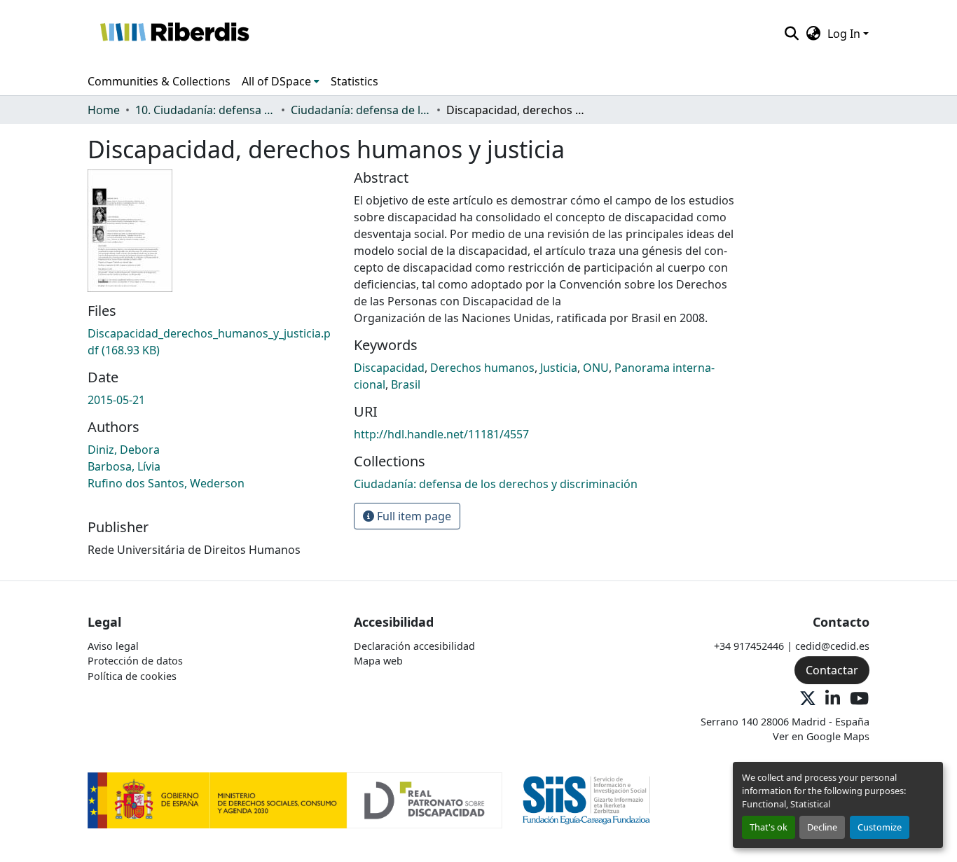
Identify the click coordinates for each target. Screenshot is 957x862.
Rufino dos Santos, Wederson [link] (166, 483)
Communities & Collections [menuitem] (159, 81)
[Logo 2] (586, 799)
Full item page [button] (412, 516)
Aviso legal (113, 646)
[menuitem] (280, 81)
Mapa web (378, 660)
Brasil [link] (405, 384)
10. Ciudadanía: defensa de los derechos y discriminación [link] (205, 110)
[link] (212, 342)
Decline (822, 827)
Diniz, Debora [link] (124, 449)
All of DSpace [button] (276, 81)
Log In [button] (845, 33)
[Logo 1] (295, 799)
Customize (880, 827)
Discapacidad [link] (389, 367)
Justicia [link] (558, 367)
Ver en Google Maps (821, 736)
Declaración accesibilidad (414, 646)
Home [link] (104, 110)
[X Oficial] (807, 699)
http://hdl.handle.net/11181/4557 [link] (441, 434)
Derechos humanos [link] (482, 367)
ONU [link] (596, 367)
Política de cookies (132, 676)
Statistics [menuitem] (354, 81)
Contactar (832, 670)
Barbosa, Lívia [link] (124, 466)
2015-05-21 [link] (116, 400)
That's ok (768, 827)
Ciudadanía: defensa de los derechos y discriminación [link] (361, 110)
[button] (174, 34)
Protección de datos (135, 660)
